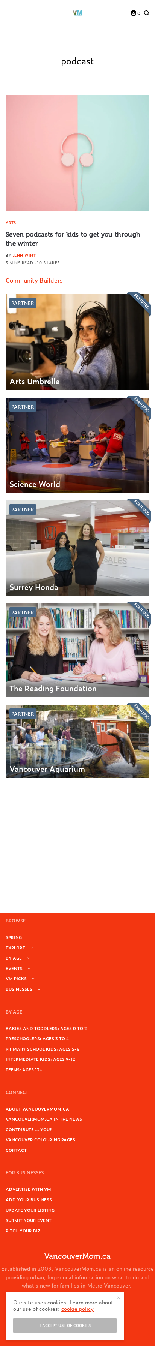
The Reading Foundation (53, 687)
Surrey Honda (33, 586)
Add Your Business (29, 1199)
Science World (34, 483)
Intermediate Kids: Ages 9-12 (40, 1059)
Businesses (19, 989)
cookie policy (77, 1308)
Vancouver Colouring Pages (40, 1139)
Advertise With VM (28, 1189)
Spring (14, 937)
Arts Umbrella (34, 380)
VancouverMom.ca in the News (44, 1119)
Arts (11, 222)
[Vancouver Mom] (77, 13)
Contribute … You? (29, 1129)
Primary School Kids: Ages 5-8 (43, 1049)
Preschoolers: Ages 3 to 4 (37, 1038)
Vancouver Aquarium (47, 768)
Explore (15, 948)
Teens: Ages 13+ (24, 1069)
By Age (14, 958)
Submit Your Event (29, 1220)
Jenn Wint (24, 255)
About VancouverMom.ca (37, 1109)
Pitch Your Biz (23, 1231)
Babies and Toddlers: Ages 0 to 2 (46, 1028)
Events (14, 968)
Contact (16, 1150)
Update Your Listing (30, 1210)
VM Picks (16, 978)
